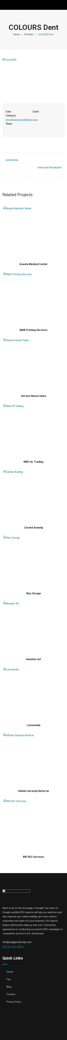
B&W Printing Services (33, 330)
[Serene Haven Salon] (33, 364)
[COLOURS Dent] (33, 76)
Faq (8, 979)
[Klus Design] (33, 562)
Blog (9, 986)
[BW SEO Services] (33, 825)
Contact (11, 994)
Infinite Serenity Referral (33, 791)
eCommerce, (13, 120)
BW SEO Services (33, 856)
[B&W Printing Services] (33, 298)
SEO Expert (35, 1031)
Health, (24, 120)
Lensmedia (11, 160)
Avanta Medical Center (34, 264)
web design (50, 1027)
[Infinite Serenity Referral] (33, 759)
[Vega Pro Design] (16, 5)
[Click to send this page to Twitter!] (12, 128)
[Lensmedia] (33, 693)
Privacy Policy (14, 1001)
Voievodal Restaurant (49, 167)
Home (16, 34)
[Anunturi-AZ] (33, 627)
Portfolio (28, 34)
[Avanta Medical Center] (33, 232)
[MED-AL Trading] (33, 430)
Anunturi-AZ (33, 659)
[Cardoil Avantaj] (33, 496)
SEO (61, 1027)
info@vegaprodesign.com (17, 942)
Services (33, 120)
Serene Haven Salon (33, 396)
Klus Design (33, 593)
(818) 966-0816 (13, 947)
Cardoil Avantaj (33, 527)
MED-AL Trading (33, 461)
